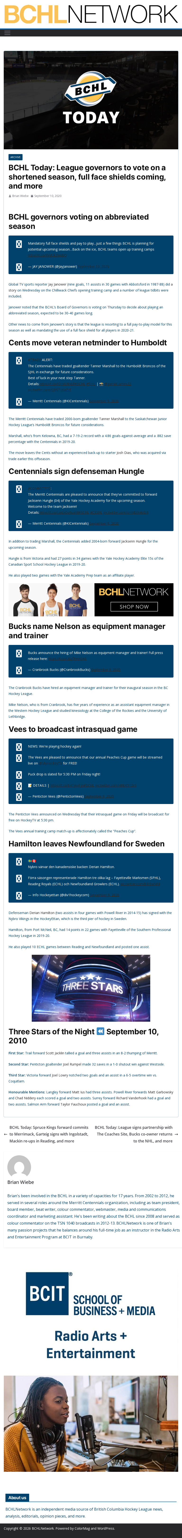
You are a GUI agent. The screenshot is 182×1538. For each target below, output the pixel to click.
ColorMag (82, 1528)
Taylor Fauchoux (73, 1104)
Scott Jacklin (55, 1053)
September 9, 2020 (104, 401)
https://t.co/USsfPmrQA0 (67, 658)
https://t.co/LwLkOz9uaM (58, 512)
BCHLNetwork (43, 1528)
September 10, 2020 (93, 266)
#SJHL (91, 384)
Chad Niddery (25, 1098)
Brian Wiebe (20, 196)
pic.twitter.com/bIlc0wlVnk (140, 884)
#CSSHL (96, 512)
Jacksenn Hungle (133, 541)
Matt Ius (78, 1092)
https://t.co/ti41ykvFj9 (66, 785)
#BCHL (79, 384)
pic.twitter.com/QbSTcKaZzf (49, 389)
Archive (15, 157)
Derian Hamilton (42, 912)
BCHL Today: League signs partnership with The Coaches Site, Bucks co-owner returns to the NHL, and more (134, 1134)
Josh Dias (124, 452)
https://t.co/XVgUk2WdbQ (47, 255)
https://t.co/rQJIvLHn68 (56, 384)
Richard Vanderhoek (131, 1098)
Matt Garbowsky (160, 1092)
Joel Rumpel (72, 1064)
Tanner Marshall (111, 419)
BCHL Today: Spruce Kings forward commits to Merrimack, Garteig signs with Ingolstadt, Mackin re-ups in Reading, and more (48, 1134)
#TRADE (34, 359)
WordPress (105, 1528)
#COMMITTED (39, 488)
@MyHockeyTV (50, 763)
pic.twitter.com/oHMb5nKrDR (125, 512)
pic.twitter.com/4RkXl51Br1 (115, 785)
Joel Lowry (60, 1075)
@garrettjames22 (117, 384)
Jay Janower (57, 284)
